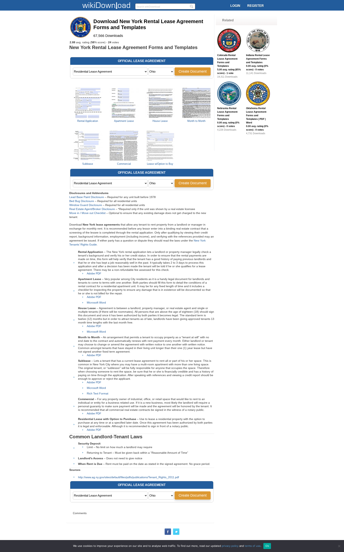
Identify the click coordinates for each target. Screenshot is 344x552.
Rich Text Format (97, 393)
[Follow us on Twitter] (176, 533)
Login (235, 5)
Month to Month (196, 120)
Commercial (124, 163)
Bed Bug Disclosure (81, 201)
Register (255, 5)
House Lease (160, 120)
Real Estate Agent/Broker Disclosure (92, 209)
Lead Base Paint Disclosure (86, 197)
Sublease (87, 163)
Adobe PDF (94, 273)
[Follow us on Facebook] (168, 533)
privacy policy (230, 545)
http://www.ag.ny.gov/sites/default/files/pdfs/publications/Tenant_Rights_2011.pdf (128, 477)
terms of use (253, 545)
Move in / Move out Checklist (87, 213)
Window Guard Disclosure (85, 205)
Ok (267, 545)
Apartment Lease (124, 120)
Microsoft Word (96, 302)
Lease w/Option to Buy (160, 163)
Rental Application (87, 120)
